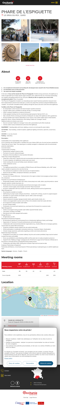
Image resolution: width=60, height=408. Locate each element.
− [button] (3, 291)
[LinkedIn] (12, 383)
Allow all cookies (45, 363)
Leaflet (42, 315)
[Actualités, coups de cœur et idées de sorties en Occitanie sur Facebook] (17, 383)
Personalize (30, 363)
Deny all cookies (14, 363)
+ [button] (3, 288)
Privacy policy (8, 358)
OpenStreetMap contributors (53, 315)
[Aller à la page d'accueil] (8, 2)
